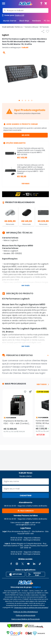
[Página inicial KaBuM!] (25, 4)
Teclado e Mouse (31, 27)
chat (27, 522)
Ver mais (25, 183)
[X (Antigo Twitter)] (22, 563)
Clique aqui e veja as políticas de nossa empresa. (31, 608)
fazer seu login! (37, 373)
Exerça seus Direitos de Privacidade (26, 619)
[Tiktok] (40, 563)
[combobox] (25, 10)
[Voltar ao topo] (25, 582)
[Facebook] (11, 563)
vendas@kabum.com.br (25, 525)
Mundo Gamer (9, 20)
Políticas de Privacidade (25, 615)
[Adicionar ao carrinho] (30, 391)
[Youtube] (28, 563)
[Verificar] (14, 626)
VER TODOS (42, 384)
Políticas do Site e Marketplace (25, 612)
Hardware (36, 20)
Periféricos (19, 27)
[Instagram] (17, 563)
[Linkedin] (34, 563)
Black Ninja (24, 20)
